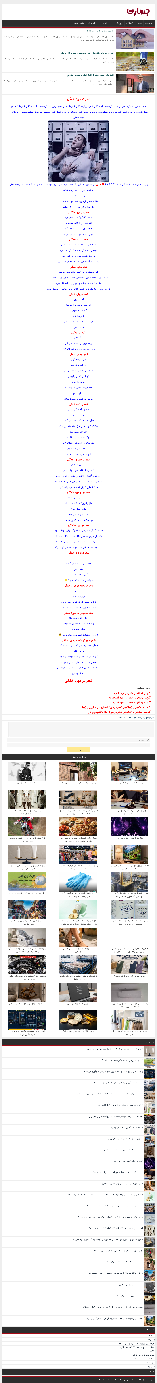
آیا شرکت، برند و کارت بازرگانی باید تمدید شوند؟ (28, 893)
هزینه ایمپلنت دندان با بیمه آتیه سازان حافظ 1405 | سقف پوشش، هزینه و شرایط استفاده (79, 922)
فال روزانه (92, 23)
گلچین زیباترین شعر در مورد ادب (132, 693)
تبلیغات (129, 23)
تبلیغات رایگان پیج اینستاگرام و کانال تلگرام (137, 1343)
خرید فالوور (150, 1335)
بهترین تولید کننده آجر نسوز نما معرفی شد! (78, 782)
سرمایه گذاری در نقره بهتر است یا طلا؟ (78, 1031)
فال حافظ (104, 23)
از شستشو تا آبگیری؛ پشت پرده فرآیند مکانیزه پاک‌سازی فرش (78, 977)
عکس (139, 23)
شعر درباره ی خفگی (78, 553)
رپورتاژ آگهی (117, 23)
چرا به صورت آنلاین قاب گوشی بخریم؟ (129, 976)
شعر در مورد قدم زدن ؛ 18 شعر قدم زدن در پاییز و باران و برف (87, 53)
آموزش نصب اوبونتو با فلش (78, 1003)
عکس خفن (79, 23)
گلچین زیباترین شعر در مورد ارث (100, 31)
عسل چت (151, 1366)
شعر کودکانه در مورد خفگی (78, 585)
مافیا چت (151, 1362)
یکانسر (152, 1351)
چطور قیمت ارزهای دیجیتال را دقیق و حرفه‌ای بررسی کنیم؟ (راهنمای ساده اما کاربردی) (130, 950)
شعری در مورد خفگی (78, 492)
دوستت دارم (72, 454)
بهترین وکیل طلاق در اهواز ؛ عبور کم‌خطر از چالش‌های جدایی (129, 812)
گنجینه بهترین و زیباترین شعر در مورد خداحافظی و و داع (119, 712)
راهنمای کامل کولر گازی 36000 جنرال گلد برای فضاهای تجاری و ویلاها (129, 1005)
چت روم (151, 1339)
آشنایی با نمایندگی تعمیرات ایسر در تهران (129, 782)
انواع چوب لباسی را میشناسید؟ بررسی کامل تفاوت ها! (129, 1033)
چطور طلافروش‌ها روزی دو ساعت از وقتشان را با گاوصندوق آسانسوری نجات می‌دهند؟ (129, 895)
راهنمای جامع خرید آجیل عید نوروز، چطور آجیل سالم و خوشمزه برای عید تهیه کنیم (78, 839)
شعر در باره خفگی (78, 294)
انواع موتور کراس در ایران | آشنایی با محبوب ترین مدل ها (27, 839)
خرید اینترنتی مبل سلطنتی (144, 1358)
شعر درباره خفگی (78, 239)
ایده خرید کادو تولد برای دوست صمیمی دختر (27, 1003)
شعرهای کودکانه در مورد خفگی (79, 640)
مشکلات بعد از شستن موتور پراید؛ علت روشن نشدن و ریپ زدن (27, 977)
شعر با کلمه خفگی (78, 404)
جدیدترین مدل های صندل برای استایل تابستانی (78, 950)
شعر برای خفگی (78, 267)
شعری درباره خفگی (78, 525)
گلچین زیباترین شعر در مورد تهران (132, 702)
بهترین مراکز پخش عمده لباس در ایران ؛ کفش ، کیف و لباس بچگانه (78, 867)
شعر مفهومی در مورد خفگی (78, 613)
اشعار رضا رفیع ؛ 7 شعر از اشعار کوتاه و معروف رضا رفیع (90, 75)
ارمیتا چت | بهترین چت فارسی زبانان (129, 838)
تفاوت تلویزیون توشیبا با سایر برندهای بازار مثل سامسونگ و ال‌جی (130, 867)
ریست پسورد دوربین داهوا (144, 1355)
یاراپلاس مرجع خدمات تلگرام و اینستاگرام (137, 1347)
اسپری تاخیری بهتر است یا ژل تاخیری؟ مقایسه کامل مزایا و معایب (28, 867)
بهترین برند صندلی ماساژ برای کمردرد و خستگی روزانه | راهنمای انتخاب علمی (27, 950)
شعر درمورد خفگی (78, 354)
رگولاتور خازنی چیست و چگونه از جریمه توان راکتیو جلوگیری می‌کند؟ (28, 1033)
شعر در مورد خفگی (78, 99)
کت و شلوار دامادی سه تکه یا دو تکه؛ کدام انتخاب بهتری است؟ (27, 812)
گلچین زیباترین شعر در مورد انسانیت (130, 698)
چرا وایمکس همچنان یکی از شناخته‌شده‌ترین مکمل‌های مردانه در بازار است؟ (129, 922)
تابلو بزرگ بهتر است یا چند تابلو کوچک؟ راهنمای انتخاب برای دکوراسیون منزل (78, 812)
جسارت (148, 23)
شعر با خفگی (78, 333)
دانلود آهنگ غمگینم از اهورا (27, 782)
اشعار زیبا (99, 184)
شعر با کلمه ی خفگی (78, 460)
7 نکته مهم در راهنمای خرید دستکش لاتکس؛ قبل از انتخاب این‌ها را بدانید (79, 895)
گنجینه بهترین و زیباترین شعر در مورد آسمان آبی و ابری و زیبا (116, 707)
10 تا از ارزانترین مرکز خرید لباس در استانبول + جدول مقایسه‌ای (27, 922)
